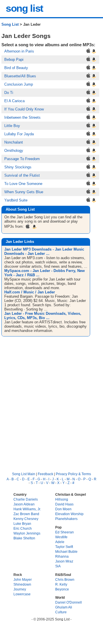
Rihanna (62, 556)
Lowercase (22, 594)
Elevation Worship (69, 514)
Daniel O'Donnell (68, 602)
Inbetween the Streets (22, 117)
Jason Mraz (64, 561)
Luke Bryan (22, 523)
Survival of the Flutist (22, 175)
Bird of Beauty (16, 68)
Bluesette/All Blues (20, 76)
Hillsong (61, 499)
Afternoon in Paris (19, 51)
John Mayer (22, 579)
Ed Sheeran (64, 532)
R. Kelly (61, 584)
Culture (61, 612)
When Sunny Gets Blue (23, 192)
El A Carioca (14, 101)
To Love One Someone (23, 184)
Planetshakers (66, 519)
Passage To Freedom (22, 159)
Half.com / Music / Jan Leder (29, 292)
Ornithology (13, 150)
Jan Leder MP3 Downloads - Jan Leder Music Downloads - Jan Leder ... (44, 251)
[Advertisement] (51, 399)
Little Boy (12, 126)
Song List (10, 24)
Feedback (45, 474)
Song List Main (23, 474)
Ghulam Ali (63, 607)
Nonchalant (13, 142)
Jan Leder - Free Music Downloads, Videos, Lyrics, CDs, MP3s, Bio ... (42, 315)
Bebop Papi (13, 59)
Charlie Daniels (25, 499)
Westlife (61, 537)
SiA (58, 566)
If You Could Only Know (24, 109)
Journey (19, 589)
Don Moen (63, 509)
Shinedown (22, 584)
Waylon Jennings (26, 533)
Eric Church (22, 528)
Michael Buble (66, 551)
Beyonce (62, 589)
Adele (59, 542)
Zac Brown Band (26, 514)
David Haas (64, 504)
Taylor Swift (64, 547)
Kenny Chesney (25, 519)
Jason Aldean (24, 504)
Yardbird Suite (15, 200)
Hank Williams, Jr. (27, 509)
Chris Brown (64, 579)
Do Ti (8, 92)
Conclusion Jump (18, 84)
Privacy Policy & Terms (73, 474)
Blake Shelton (24, 538)
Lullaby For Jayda (19, 134)
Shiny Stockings (17, 167)
